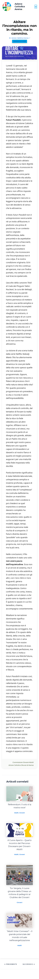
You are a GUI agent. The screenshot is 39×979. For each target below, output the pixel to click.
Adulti (16, 813)
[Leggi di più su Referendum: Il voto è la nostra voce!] (19, 794)
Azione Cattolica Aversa (20, 7)
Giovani (22, 813)
